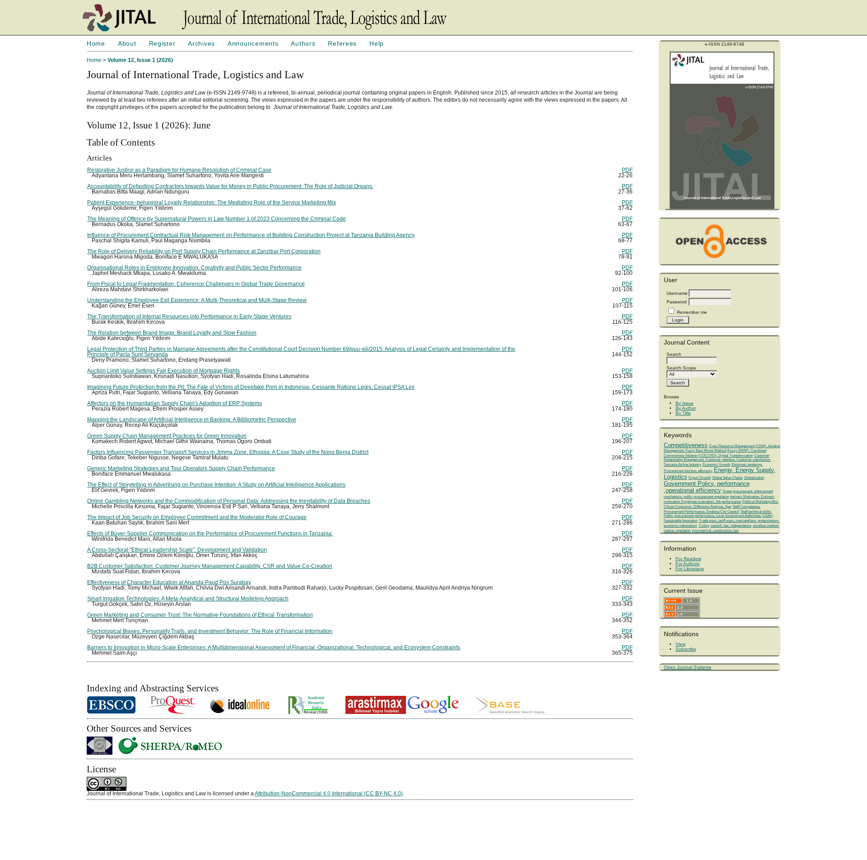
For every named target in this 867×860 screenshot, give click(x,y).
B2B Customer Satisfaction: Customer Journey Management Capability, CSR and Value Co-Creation (209, 566)
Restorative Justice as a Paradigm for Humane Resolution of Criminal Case (179, 170)
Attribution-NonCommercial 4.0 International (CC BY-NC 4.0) (329, 793)
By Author (686, 408)
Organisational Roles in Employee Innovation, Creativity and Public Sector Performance (194, 267)
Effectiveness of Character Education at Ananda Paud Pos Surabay (169, 582)
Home (96, 43)
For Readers (688, 558)
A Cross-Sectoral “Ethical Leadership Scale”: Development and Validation (177, 550)
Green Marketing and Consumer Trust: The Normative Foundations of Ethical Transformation (200, 615)
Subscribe (686, 649)
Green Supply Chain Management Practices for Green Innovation (167, 436)
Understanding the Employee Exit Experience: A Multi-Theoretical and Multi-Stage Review (197, 300)
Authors (303, 43)
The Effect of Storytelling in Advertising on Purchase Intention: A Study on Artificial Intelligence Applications (216, 484)
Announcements (253, 43)
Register (162, 43)
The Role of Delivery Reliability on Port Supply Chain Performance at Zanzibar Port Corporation (204, 251)
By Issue (685, 403)
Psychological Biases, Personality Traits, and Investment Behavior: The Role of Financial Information (209, 631)
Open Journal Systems (687, 667)
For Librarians (690, 568)
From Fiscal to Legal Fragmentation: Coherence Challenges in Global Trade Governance (196, 284)
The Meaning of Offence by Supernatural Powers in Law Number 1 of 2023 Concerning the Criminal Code (216, 219)
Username (677, 293)
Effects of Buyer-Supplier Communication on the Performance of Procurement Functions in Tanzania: (210, 533)
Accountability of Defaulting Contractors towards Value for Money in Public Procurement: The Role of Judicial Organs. (230, 186)
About (127, 43)
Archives (201, 43)
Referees (342, 43)
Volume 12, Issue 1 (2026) (140, 60)
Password (677, 301)
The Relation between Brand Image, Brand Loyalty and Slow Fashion (171, 332)
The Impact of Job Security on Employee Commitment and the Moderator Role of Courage (197, 517)
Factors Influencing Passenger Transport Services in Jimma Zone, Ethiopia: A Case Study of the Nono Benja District (227, 452)
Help (376, 43)
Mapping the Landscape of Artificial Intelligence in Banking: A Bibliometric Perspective (191, 419)
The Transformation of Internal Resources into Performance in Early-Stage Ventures (189, 316)
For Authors (687, 563)
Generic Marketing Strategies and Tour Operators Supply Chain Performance (181, 468)
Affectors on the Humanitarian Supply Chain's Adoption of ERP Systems (174, 403)
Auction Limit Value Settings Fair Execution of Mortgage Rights (163, 370)
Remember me (692, 312)
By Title (683, 413)
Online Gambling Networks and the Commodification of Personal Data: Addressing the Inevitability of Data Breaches (228, 501)
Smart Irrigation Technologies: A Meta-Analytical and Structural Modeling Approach (188, 598)
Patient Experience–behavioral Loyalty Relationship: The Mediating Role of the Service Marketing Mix (211, 202)
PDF (627, 170)
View (680, 644)
